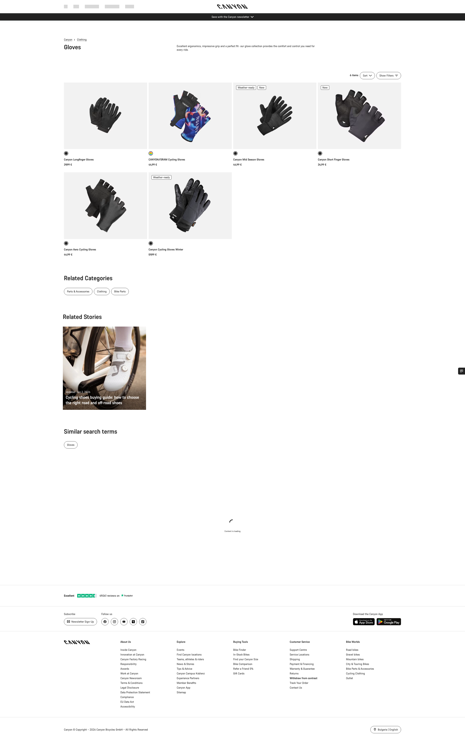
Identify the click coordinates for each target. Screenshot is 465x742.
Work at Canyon (129, 673)
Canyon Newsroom (131, 678)
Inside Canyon (128, 649)
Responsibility (128, 664)
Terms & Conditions (131, 683)
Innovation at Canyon (132, 654)
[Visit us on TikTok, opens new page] (142, 621)
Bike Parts (120, 291)
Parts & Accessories (78, 291)
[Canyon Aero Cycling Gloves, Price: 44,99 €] (105, 205)
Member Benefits (186, 683)
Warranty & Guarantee (302, 668)
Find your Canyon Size (245, 659)
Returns (294, 673)
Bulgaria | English (387, 729)
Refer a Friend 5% (243, 668)
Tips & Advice (184, 668)
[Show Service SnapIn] (461, 371)
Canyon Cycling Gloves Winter (166, 249)
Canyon (68, 39)
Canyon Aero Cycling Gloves (80, 249)
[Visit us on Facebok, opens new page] (105, 621)
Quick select (105, 142)
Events (180, 649)
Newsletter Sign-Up (82, 621)
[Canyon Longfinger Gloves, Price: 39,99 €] (105, 116)
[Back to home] (232, 6)
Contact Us (296, 687)
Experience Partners (188, 678)
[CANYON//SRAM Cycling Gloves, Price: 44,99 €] (190, 116)
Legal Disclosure (129, 687)
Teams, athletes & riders (190, 659)
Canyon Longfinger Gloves (79, 159)
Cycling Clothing (355, 673)
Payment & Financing (302, 664)
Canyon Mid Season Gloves (248, 159)
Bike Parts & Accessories (360, 668)
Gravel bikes (353, 654)
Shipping (295, 659)
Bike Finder (239, 649)
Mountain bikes (355, 659)
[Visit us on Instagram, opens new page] (114, 621)
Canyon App (183, 687)
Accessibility (127, 706)
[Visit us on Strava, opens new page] (133, 621)
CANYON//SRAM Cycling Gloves (167, 159)
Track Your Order (299, 683)
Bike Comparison (242, 664)
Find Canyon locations (189, 654)
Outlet (349, 678)
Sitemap (181, 692)
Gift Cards (238, 673)
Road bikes (352, 649)
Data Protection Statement (135, 692)
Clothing (82, 39)
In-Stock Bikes (241, 654)
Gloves (70, 445)
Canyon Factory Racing (133, 659)
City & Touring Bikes (357, 664)
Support (129, 6)
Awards (124, 668)
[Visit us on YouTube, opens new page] (124, 621)
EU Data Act (127, 701)
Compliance (127, 697)
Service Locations (299, 654)
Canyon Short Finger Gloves (333, 159)
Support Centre (298, 649)
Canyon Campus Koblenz (191, 673)
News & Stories (185, 664)
